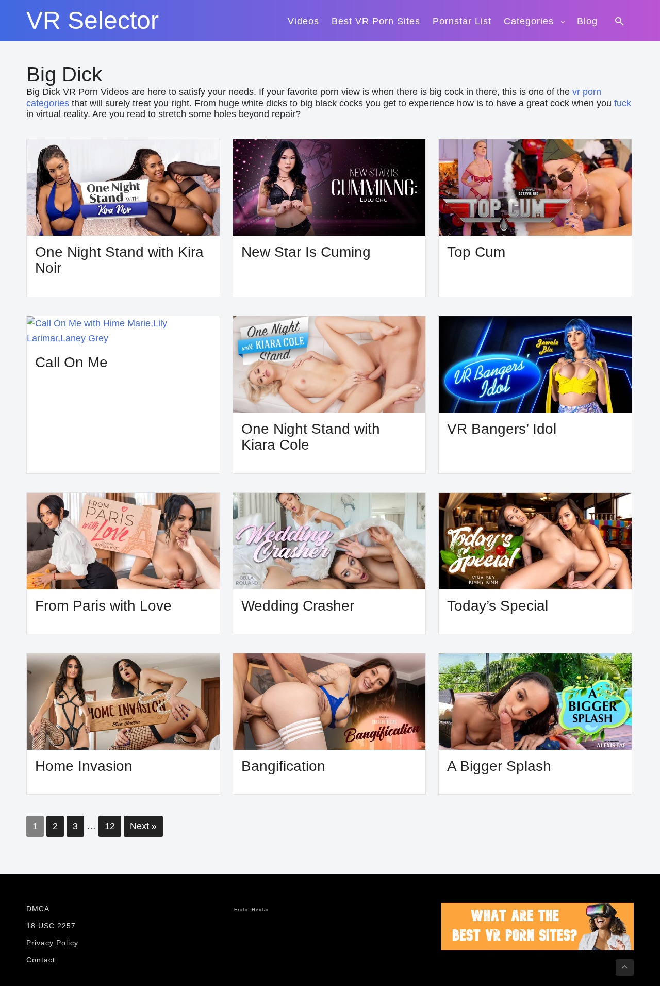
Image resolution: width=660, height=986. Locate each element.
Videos (303, 21)
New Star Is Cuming (306, 252)
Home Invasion (84, 766)
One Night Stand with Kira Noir (119, 260)
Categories (529, 21)
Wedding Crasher (297, 606)
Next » (143, 826)
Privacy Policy (52, 943)
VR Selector (92, 20)
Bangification (283, 766)
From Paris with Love (103, 606)
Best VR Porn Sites (376, 21)
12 (110, 826)
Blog (587, 21)
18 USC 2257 (51, 926)
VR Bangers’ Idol (501, 429)
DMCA (38, 909)
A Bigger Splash (499, 766)
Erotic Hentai (251, 909)
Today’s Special (497, 606)
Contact (40, 960)
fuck (622, 103)
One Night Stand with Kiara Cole (310, 437)
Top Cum (476, 252)
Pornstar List (462, 21)
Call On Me (71, 362)
